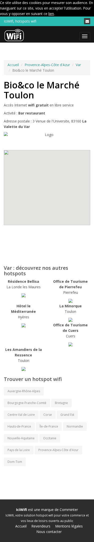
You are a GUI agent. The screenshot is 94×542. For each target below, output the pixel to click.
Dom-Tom (15, 462)
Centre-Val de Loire (21, 415)
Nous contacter (49, 531)
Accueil (13, 64)
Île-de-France (49, 426)
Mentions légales (69, 526)
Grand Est (67, 415)
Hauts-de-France (19, 426)
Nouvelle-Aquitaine (21, 438)
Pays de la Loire (19, 450)
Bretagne (61, 403)
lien (51, 13)
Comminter (69, 509)
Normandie (75, 426)
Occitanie (49, 438)
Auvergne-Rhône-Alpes (24, 391)
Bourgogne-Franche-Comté (27, 403)
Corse (47, 415)
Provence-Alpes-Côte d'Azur (47, 64)
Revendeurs (40, 526)
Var (78, 64)
